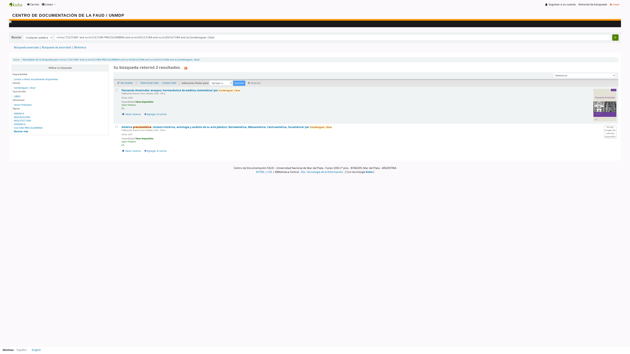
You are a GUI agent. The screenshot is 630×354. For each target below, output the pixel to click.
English (36, 350)
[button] (33, 4)
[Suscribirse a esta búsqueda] (186, 68)
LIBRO (17, 96)
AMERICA (19, 113)
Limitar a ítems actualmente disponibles (36, 79)
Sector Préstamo (23, 105)
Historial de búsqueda (592, 5)
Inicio (16, 59)
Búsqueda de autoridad (56, 47)
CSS (269, 172)
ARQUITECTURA (22, 120)
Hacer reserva (133, 114)
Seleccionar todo (149, 83)
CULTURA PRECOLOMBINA (28, 128)
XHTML (260, 172)
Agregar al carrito (156, 114)
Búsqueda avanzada (26, 47)
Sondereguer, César (25, 88)
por (170, 90)
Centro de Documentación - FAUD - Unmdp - (17, 4)
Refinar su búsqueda (60, 68)
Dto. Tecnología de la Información (322, 172)
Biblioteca (80, 47)
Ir (615, 37)
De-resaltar (126, 83)
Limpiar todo (169, 83)
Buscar (16, 37)
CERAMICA (19, 124)
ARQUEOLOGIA (22, 117)
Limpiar (616, 4)
